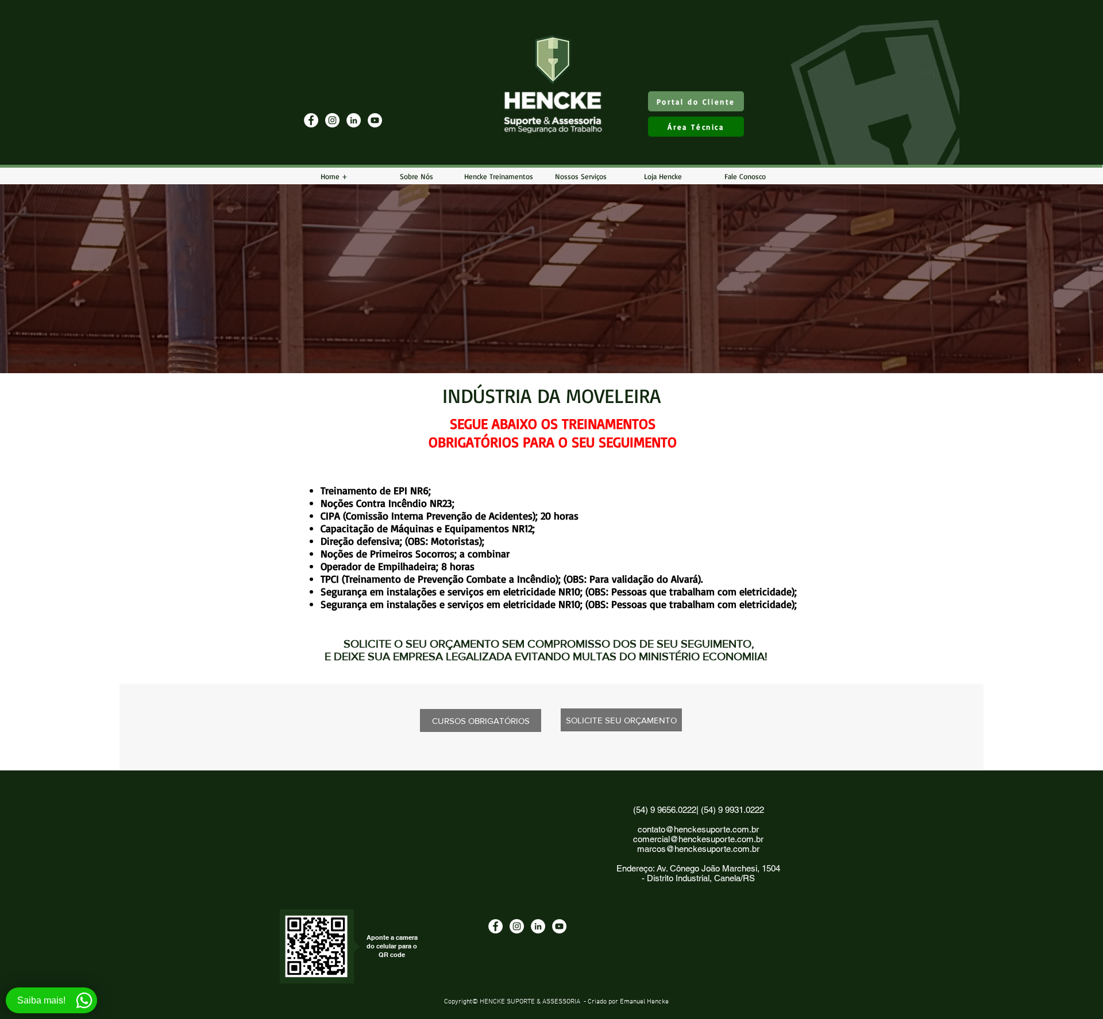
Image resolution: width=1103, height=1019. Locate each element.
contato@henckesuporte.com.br (698, 829)
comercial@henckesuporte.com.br (698, 839)
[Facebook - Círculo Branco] (311, 120)
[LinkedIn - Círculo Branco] (353, 120)
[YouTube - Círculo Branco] (375, 120)
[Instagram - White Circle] (332, 120)
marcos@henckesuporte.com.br (698, 849)
